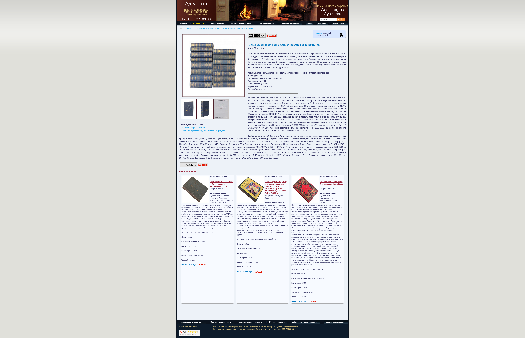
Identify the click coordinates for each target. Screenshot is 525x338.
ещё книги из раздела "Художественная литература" (203, 131)
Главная (189, 28)
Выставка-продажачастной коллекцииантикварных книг (196, 12)
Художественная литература (241, 28)
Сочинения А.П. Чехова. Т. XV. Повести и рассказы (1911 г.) (221, 183)
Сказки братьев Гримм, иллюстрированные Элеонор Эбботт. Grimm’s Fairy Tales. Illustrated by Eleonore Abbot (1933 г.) (276, 187)
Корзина (319, 33)
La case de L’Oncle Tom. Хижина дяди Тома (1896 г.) (331, 183)
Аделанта (196, 3)
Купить (271, 35)
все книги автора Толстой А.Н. (194, 128)
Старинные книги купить (203, 28)
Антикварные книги (221, 28)
